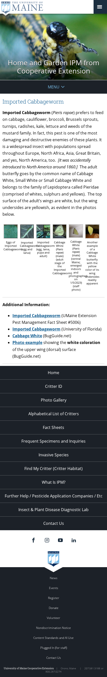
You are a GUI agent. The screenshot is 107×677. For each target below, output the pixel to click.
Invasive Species (54, 455)
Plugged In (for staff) (53, 648)
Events (53, 588)
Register (53, 598)
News (53, 578)
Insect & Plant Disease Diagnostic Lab (53, 509)
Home (53, 372)
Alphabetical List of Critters (53, 413)
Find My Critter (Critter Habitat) (53, 468)
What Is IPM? (53, 482)
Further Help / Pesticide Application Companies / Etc (54, 496)
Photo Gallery (53, 400)
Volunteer (53, 618)
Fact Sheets (53, 427)
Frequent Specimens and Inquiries (53, 441)
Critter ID (53, 386)
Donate (53, 608)
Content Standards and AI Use (53, 638)
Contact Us (53, 523)
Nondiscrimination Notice (53, 628)
